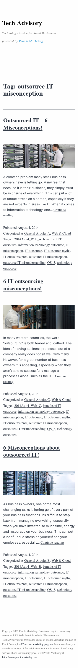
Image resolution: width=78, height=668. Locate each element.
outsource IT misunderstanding (24, 262)
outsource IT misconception (48, 256)
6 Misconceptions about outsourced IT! (31, 451)
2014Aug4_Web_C (27, 405)
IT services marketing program (37, 644)
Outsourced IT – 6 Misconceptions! (25, 123)
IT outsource (33, 250)
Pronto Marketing (31, 41)
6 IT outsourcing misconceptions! (23, 284)
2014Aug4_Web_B (27, 566)
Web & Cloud (61, 233)
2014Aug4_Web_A (27, 239)
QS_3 (51, 262)
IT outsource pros (15, 256)
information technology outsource (41, 244)
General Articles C (37, 399)
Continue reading (52, 542)
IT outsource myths (57, 250)
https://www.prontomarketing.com (19, 657)
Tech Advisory (22, 22)
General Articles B (37, 560)
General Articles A (37, 233)
